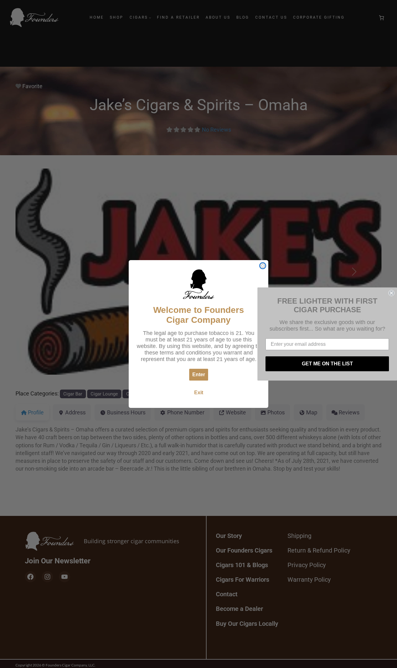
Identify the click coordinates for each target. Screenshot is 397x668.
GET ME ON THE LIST (327, 363)
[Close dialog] (263, 266)
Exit (198, 392)
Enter (198, 374)
